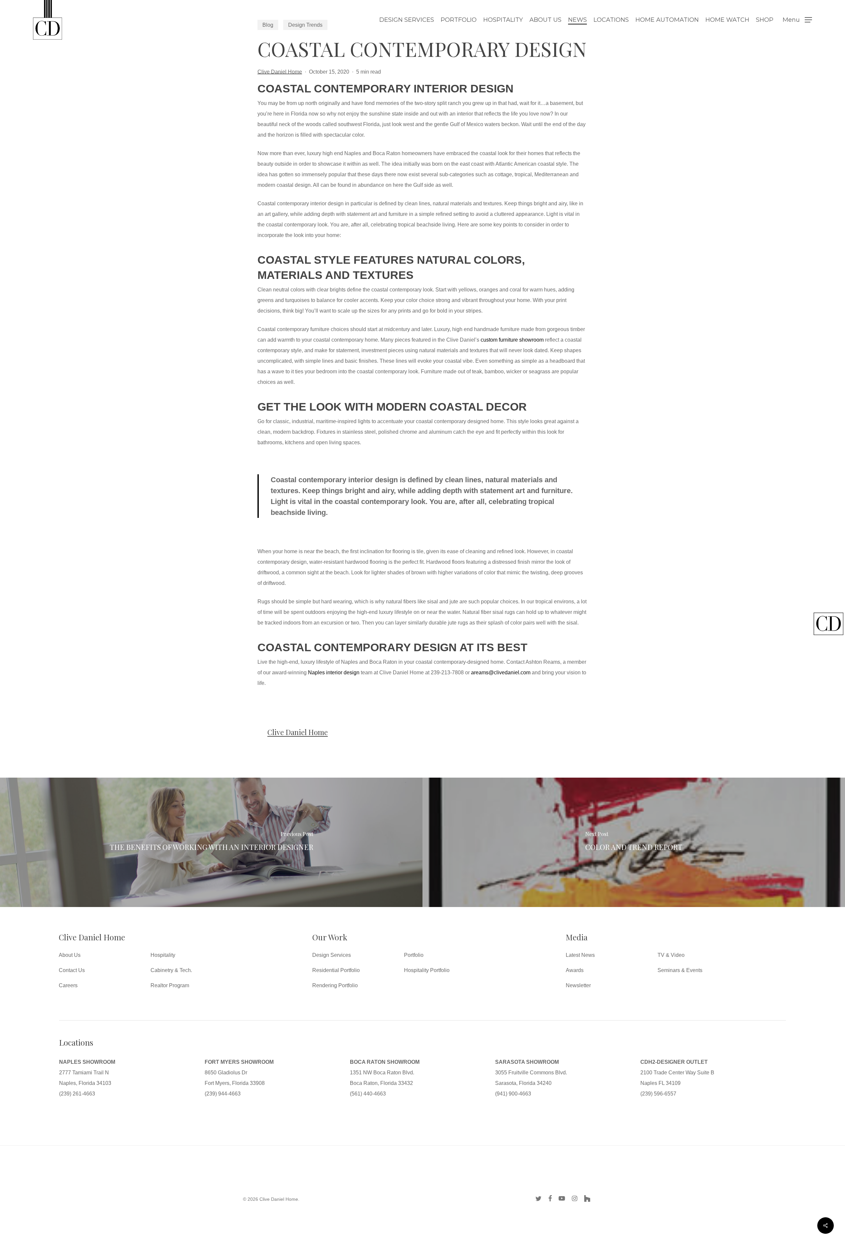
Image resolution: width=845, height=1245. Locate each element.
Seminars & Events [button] (680, 970)
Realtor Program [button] (170, 985)
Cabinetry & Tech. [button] (171, 970)
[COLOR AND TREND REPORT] (633, 842)
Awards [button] (575, 970)
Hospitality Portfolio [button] (427, 970)
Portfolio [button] (413, 955)
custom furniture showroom (512, 340)
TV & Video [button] (671, 955)
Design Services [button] (331, 955)
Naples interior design (333, 672)
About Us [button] (70, 955)
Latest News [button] (580, 955)
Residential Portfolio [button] (336, 970)
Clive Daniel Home (279, 72)
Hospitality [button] (163, 955)
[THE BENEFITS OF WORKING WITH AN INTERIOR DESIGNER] (211, 842)
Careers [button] (68, 985)
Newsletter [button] (578, 985)
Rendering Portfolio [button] (335, 985)
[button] (797, 20)
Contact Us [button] (72, 970)
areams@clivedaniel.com (500, 672)
